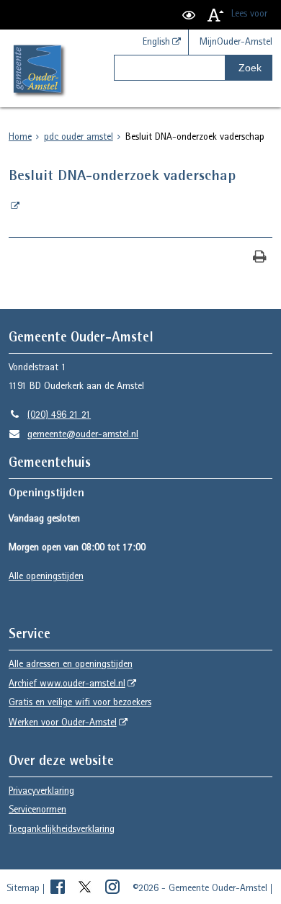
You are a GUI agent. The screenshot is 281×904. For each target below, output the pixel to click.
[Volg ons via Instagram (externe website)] (113, 889)
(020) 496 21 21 (50, 416)
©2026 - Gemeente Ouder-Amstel (200, 889)
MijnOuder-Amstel (236, 42)
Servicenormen (37, 810)
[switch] (189, 14)
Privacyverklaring (41, 792)
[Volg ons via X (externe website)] (86, 889)
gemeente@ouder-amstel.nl (73, 435)
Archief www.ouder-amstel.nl (67, 684)
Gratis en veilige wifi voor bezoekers (80, 703)
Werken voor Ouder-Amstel (63, 723)
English (156, 42)
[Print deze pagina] (260, 258)
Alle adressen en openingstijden (71, 665)
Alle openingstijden (46, 577)
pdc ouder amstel (78, 138)
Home (20, 138)
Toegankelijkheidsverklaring (62, 830)
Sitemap (23, 889)
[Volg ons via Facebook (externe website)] (59, 889)
